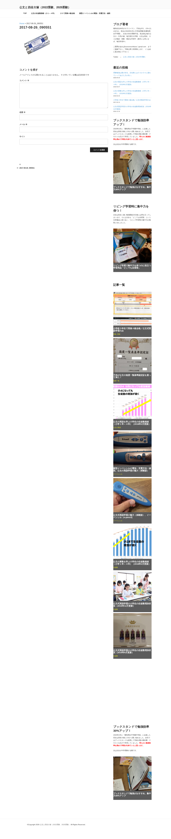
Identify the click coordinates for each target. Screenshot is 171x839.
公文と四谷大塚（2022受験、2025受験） (45, 7)
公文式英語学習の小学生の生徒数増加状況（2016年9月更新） (132, 651)
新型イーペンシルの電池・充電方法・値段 (94, 13)
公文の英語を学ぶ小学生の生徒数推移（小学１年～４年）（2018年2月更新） (132, 423)
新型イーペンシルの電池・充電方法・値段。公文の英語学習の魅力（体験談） (132, 469)
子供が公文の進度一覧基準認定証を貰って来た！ (132, 376)
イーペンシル (117, 474)
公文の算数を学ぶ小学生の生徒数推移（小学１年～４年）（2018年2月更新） (132, 562)
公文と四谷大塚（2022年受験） (134, 57)
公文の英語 (117, 427)
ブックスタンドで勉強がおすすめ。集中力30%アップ (132, 188)
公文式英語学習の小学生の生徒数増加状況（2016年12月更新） (132, 604)
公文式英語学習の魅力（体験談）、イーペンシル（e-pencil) (132, 516)
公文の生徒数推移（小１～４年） (43, 13)
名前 (22, 112)
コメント (24, 80)
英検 (114, 334)
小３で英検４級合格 (67, 13)
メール (23, 124)
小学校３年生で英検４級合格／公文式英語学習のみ (132, 100)
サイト (22, 136)
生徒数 (115, 567)
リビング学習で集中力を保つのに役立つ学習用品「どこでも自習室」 (132, 266)
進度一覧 (116, 381)
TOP (25, 13)
